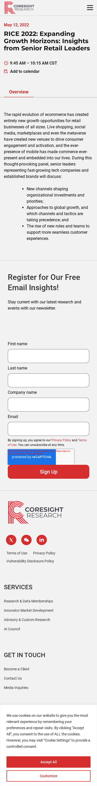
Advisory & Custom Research (27, 620)
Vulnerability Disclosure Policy (30, 561)
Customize (48, 776)
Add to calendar (25, 71)
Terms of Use (16, 553)
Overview (18, 92)
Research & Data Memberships (28, 601)
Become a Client (16, 669)
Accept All (48, 762)
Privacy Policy (61, 440)
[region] (48, 745)
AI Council (12, 629)
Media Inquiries (16, 688)
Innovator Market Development (29, 610)
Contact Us (13, 678)
